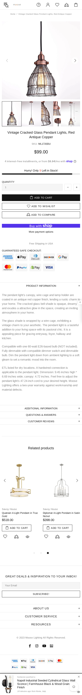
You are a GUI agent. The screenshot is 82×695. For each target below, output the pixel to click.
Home (12, 14)
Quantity (8, 181)
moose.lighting (17, 4)
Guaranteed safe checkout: (22, 250)
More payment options (41, 231)
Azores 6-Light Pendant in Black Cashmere (22, 514)
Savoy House (12, 509)
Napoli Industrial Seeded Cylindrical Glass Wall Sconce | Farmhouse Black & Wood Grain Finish (46, 684)
